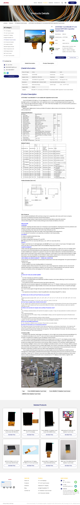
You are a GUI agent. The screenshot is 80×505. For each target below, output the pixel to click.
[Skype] (7, 73)
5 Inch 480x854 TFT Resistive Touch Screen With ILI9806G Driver (49, 431)
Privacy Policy (6, 503)
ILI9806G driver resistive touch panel (31, 394)
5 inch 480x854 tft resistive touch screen (59, 391)
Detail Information (30, 63)
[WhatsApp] (5, 73)
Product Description (48, 63)
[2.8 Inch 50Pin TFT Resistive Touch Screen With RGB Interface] (49, 450)
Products (11, 23)
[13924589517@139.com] (75, 486)
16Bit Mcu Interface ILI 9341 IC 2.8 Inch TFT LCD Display (31, 431)
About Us (26, 480)
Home (35, 2)
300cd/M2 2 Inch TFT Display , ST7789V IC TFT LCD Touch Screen (30, 462)
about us (40, 2)
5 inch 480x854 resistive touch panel (37, 391)
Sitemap (11, 503)
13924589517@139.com (11, 67)
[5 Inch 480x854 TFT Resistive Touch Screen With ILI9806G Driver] (49, 419)
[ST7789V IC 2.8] (12, 419)
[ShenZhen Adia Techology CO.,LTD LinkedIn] (4, 487)
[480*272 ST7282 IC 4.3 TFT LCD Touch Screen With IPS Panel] (12, 450)
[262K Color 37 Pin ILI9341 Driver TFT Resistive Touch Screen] (68, 450)
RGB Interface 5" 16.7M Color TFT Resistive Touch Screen (68, 431)
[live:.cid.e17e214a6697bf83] (14, 487)
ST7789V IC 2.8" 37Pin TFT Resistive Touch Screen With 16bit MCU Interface (11, 431)
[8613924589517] (7, 487)
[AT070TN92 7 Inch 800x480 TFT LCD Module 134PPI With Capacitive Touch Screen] (34, 40)
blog (25, 488)
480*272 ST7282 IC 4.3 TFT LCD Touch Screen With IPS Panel (11, 462)
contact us (57, 2)
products (45, 2)
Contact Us (27, 490)
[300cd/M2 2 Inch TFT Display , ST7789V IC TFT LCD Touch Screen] (30, 450)
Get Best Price (61, 57)
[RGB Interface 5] (68, 419)
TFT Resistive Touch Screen (21, 23)
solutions (51, 2)
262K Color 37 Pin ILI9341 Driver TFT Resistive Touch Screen (68, 462)
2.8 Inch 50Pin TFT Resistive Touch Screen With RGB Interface (49, 462)
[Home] (10, 481)
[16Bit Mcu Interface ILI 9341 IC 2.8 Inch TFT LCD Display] (30, 419)
